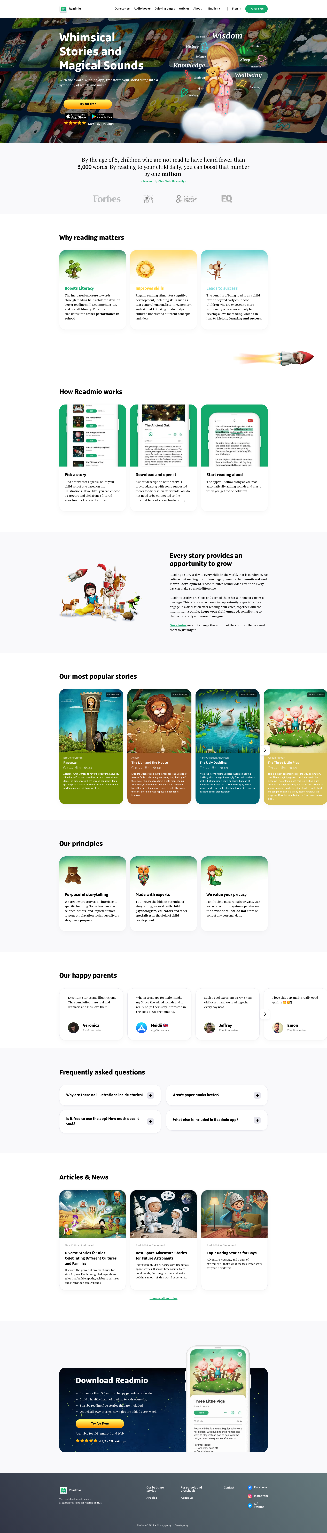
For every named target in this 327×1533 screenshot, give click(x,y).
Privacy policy (164, 1525)
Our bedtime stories (155, 1489)
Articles (184, 8)
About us (187, 1498)
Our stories (122, 8)
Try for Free (256, 8)
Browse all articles (163, 1298)
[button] (214, 9)
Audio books (142, 8)
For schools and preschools (191, 1489)
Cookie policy (181, 1525)
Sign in (236, 8)
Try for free (87, 104)
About (197, 8)
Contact (229, 1487)
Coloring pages (165, 8)
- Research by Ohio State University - (163, 181)
